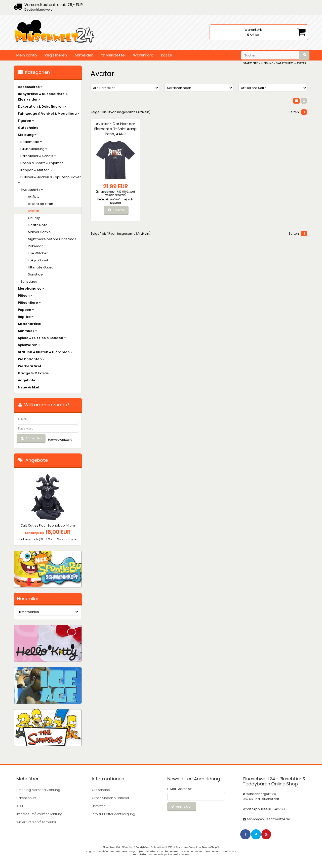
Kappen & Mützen (35, 170)
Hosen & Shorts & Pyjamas (41, 163)
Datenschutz (26, 798)
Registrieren (56, 55)
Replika (24, 316)
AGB (19, 806)
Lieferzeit (98, 806)
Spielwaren (28, 345)
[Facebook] (245, 834)
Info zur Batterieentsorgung (113, 814)
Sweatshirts (30, 189)
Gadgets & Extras (33, 373)
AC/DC (33, 196)
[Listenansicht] (304, 101)
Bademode (30, 141)
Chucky (34, 218)
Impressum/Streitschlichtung (39, 814)
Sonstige (35, 274)
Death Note (38, 225)
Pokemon (36, 246)
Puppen (25, 309)
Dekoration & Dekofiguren (41, 106)
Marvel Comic (39, 232)
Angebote (26, 380)
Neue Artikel (28, 387)
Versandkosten (115, 195)
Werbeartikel (29, 366)
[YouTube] (266, 834)
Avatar (33, 210)
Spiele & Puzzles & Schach (41, 337)
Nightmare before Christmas (52, 239)
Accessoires (29, 86)
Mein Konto (26, 55)
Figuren (25, 120)
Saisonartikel (29, 323)
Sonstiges (28, 281)
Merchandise (30, 288)
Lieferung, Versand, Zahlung (38, 790)
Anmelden (84, 55)
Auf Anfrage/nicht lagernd (122, 201)
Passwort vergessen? (60, 440)
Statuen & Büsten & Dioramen (44, 352)
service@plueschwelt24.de (268, 819)
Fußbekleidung (32, 148)
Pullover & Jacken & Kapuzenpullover (50, 177)
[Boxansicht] (296, 101)
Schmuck (26, 330)
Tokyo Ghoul (38, 260)
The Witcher (38, 253)
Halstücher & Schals (37, 156)
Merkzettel (115, 55)
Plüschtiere (28, 302)
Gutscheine (28, 127)
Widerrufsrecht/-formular (36, 822)
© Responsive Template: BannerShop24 (196, 847)
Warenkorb (143, 55)
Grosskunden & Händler (110, 798)
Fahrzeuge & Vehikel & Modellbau (47, 113)
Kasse (166, 55)
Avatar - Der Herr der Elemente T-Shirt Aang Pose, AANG (115, 128)
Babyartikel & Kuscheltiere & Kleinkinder (43, 96)
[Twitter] (256, 834)
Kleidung (26, 134)
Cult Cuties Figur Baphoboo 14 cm (48, 525)
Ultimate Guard (41, 267)
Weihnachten (30, 359)
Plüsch (24, 295)
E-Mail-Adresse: (179, 789)
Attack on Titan (40, 203)
